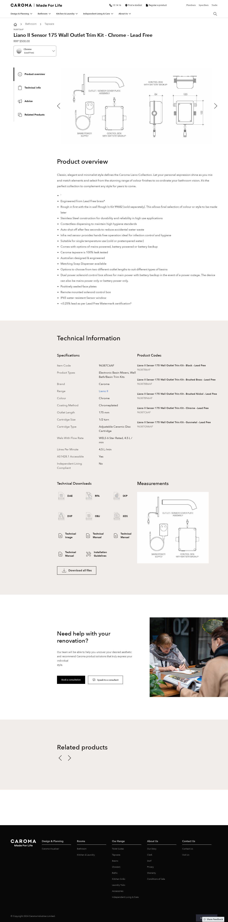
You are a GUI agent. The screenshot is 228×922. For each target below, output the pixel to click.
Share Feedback (215, 919)
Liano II (103, 391)
